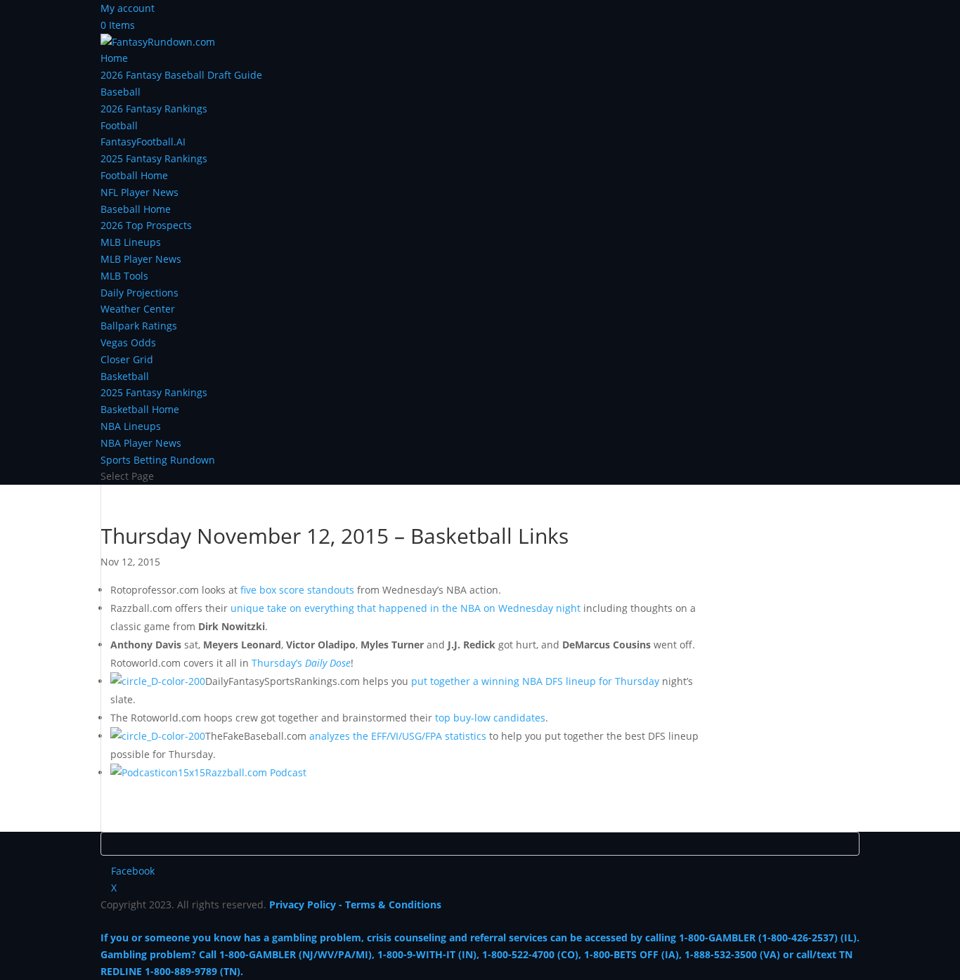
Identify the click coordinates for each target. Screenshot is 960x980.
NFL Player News (139, 192)
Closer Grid (126, 359)
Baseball (120, 91)
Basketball (124, 376)
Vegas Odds (128, 342)
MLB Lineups (130, 242)
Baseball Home (135, 209)
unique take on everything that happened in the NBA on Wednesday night (405, 608)
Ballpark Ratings (138, 325)
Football (119, 125)
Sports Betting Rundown (157, 459)
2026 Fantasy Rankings (153, 108)
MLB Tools (124, 275)
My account (127, 8)
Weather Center (137, 308)
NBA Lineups (130, 426)
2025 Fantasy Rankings (153, 158)
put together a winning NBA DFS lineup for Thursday (535, 681)
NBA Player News (140, 443)
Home (114, 58)
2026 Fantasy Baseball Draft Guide (181, 74)
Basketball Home (139, 409)
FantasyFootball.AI (143, 141)
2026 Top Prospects (146, 225)
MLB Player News (140, 259)
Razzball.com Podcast (255, 772)
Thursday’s (301, 662)
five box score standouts (297, 589)
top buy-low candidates (490, 717)
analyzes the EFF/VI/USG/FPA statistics (397, 736)
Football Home (134, 175)
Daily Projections (139, 292)
